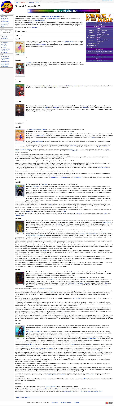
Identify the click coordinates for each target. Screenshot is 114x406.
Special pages (5, 59)
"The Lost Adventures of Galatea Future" (91, 391)
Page (17, 2)
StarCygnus (29, 62)
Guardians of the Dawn (53, 18)
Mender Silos (73, 145)
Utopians (44, 250)
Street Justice (49, 348)
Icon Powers (36, 186)
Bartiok (63, 374)
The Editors (35, 27)
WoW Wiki (4, 45)
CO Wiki (4, 47)
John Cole (74, 150)
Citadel (105, 213)
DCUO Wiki (4, 52)
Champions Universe (68, 391)
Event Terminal (106, 222)
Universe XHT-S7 (28, 211)
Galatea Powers (69, 41)
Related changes (6, 58)
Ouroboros (68, 86)
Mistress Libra (51, 374)
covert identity (35, 43)
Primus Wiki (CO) (6, 49)
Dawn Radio (4, 38)
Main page (4, 16)
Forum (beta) (5, 18)
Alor (65, 211)
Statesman (70, 149)
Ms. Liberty (85, 378)
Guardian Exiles (39, 20)
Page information (5, 64)
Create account (105, 0)
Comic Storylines (25, 397)
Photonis (50, 204)
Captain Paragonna (41, 44)
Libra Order (64, 177)
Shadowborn (84, 107)
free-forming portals (91, 338)
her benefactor (77, 177)
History (37, 2)
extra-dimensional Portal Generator (35, 235)
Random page (5, 24)
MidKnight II (80, 283)
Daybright (45, 107)
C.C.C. (3, 19)
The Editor (44, 184)
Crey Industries (42, 146)
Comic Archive (5, 21)
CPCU (71, 133)
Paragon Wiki (5, 42)
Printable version (5, 61)
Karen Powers (71, 283)
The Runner (87, 283)
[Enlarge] (23, 54)
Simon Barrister (60, 389)
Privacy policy (55, 402)
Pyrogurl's (92, 137)
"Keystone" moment (102, 167)
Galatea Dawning (50, 386)
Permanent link (5, 63)
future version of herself (80, 86)
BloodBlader (25, 346)
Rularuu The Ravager (25, 149)
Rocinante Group (49, 389)
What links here (5, 56)
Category (18, 397)
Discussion (23, 2)
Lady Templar (39, 348)
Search (2, 28)
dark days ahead (66, 313)
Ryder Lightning (30, 344)
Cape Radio (4, 36)
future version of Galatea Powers (37, 129)
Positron (38, 331)
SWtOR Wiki (5, 50)
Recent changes (5, 23)
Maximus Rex (42, 135)
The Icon (23, 146)
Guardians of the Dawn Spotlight (51, 16)
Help (3, 26)
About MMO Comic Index (66, 402)
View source (31, 2)
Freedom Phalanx (103, 146)
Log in (111, 0)
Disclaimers (76, 402)
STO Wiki (4, 44)
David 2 (31, 22)
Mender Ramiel (70, 272)
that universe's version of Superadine (86, 233)
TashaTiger (31, 346)
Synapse (72, 344)
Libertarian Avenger (38, 141)
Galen (106, 283)
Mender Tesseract (43, 86)
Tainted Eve (54, 177)
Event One (58, 224)
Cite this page (5, 66)
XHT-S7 (53, 279)
